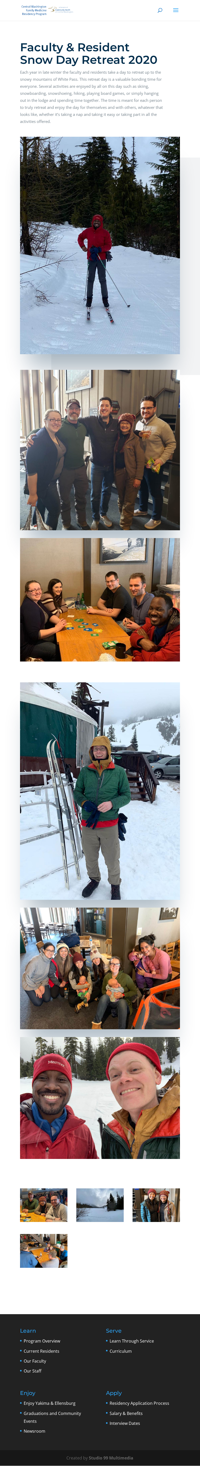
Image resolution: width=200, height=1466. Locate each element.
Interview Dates (125, 1423)
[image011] (43, 1222)
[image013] (156, 1222)
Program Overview (42, 1341)
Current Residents (41, 1351)
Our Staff (32, 1371)
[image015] (100, 1222)
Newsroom (34, 1431)
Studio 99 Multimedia (111, 1458)
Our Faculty (35, 1361)
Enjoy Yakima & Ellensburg (50, 1403)
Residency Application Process (139, 1403)
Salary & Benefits (126, 1413)
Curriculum (121, 1351)
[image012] (43, 1268)
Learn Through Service (132, 1341)
